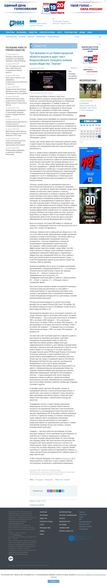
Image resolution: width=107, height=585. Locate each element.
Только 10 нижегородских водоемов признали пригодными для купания (15, 143)
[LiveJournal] (60, 491)
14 (93, 134)
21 (93, 136)
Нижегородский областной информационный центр (17, 522)
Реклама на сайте (85, 526)
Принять (53, 581)
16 (99, 134)
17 (81, 136)
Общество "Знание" (62, 479)
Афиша (82, 32)
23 (99, 136)
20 (90, 136)
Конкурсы (39, 479)
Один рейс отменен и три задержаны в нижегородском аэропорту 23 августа (17, 81)
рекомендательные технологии (18, 552)
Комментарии (40, 37)
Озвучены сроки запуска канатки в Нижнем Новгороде (38, 25)
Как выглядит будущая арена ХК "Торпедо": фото (62, 22)
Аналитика (31, 37)
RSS (80, 519)
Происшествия (70, 32)
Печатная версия (85, 522)
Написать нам (84, 524)
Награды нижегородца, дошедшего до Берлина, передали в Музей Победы (16, 58)
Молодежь (49, 479)
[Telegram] (63, 491)
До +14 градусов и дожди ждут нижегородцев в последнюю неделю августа (15, 69)
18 (84, 136)
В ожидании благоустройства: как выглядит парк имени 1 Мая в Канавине (88, 106)
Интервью (22, 37)
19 (87, 136)
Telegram (65, 458)
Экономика (21, 32)
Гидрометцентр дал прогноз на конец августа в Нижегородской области (16, 124)
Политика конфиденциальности (18, 554)
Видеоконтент (64, 521)
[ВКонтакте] (51, 491)
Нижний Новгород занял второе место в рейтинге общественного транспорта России (16, 102)
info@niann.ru (17, 535)
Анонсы (62, 518)
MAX (73, 458)
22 (96, 136)
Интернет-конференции (68, 515)
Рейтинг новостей (66, 531)
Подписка (82, 514)
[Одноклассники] (54, 491)
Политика (10, 32)
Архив (38, 501)
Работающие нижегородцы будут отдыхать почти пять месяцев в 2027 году (16, 133)
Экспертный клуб (53, 37)
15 (96, 134)
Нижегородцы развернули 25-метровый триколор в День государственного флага (16, 113)
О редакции (83, 529)
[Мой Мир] (57, 491)
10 (81, 134)
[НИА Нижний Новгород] (16, 26)
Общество (33, 32)
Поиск (81, 517)
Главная (32, 501)
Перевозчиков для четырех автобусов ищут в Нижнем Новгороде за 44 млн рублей (16, 91)
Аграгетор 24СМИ (37, 505)
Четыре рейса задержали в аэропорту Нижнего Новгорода (15, 152)
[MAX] (48, 491)
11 (84, 134)
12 (87, 134)
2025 (44, 501)
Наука (89, 32)
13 (90, 134)
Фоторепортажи (11, 37)
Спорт (59, 32)
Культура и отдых (47, 32)
